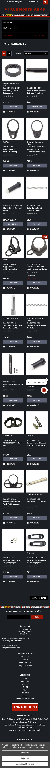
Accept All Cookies (25, 764)
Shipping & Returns (25, 666)
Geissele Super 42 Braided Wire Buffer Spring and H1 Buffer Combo (36, 445)
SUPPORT (25, 684)
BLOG (25, 696)
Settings (25, 752)
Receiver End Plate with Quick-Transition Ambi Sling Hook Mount (37, 269)
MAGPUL (6, 142)
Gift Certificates (25, 657)
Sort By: (18, 53)
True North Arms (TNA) (10, 318)
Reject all (25, 758)
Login (29, 2)
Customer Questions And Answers (25, 722)
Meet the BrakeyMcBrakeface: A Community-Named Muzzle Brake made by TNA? (25, 726)
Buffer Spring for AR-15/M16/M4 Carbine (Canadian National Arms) (36, 210)
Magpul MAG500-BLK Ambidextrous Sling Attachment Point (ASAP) (12, 269)
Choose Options (37, 106)
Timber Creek (7, 436)
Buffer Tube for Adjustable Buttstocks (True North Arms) (36, 93)
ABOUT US (25, 681)
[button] (25, 36)
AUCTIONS (25, 693)
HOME (25, 678)
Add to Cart (13, 106)
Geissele (30, 436)
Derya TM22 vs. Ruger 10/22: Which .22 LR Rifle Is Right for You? (25, 719)
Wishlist (25, 660)
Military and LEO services (25, 699)
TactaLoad (30, 553)
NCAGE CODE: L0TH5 (9, 645)
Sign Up (35, 2)
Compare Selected (39, 598)
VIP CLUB (25, 687)
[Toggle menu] (3, 3)
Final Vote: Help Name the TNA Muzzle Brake (25, 730)
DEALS (25, 690)
